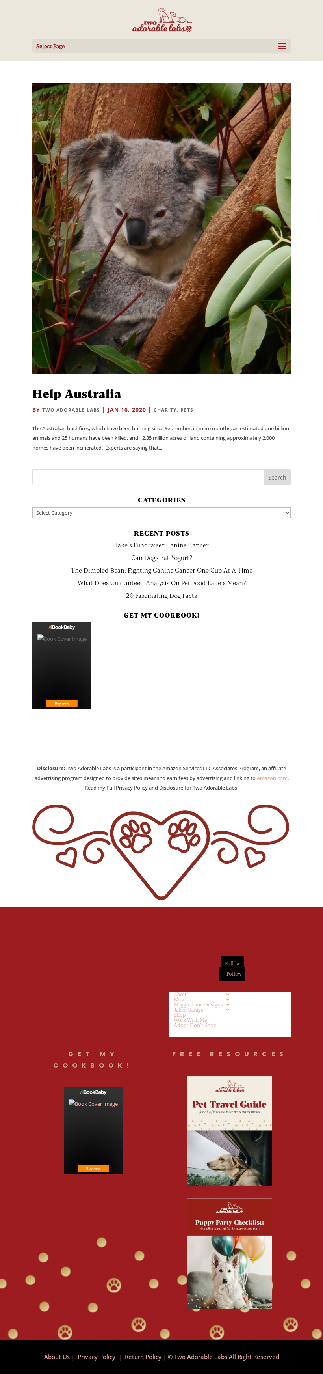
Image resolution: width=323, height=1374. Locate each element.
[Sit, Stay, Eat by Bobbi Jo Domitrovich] (61, 665)
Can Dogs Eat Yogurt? (161, 557)
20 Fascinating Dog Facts (161, 595)
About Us (57, 1357)
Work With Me (190, 1020)
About (181, 994)
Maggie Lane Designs (198, 1004)
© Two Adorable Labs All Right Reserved (223, 1357)
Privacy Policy (96, 1357)
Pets (186, 410)
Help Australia (76, 393)
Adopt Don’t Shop (195, 1025)
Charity (165, 410)
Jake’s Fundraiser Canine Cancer (162, 545)
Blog (179, 999)
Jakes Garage (189, 1009)
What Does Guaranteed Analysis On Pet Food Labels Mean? (162, 582)
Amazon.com (272, 778)
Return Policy (143, 1357)
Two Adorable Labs (71, 410)
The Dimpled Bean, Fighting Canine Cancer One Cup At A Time (161, 570)
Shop (180, 1015)
